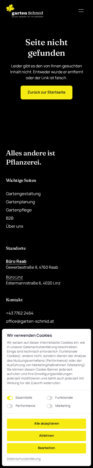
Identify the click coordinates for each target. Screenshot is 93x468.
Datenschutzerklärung (24, 458)
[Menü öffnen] (83, 11)
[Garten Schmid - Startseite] (24, 10)
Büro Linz (14, 277)
